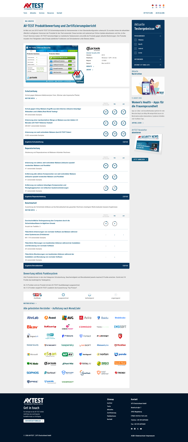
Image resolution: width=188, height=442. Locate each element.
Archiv (88, 70)
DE (152, 7)
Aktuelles (33, 13)
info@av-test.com (141, 416)
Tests (25, 13)
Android (140, 48)
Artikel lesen (136, 123)
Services (41, 13)
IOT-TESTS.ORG (148, 13)
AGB (133, 436)
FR (160, 7)
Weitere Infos (30, 98)
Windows (141, 40)
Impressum (150, 436)
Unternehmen (138, 59)
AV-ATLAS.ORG (160, 13)
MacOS (140, 44)
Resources (50, 13)
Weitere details (29, 303)
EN (156, 7)
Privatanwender (139, 36)
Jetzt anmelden (139, 159)
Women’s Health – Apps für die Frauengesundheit (148, 104)
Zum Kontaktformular (33, 421)
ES (163, 7)
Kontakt (59, 13)
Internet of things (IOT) (142, 65)
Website (89, 66)
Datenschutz (140, 436)
